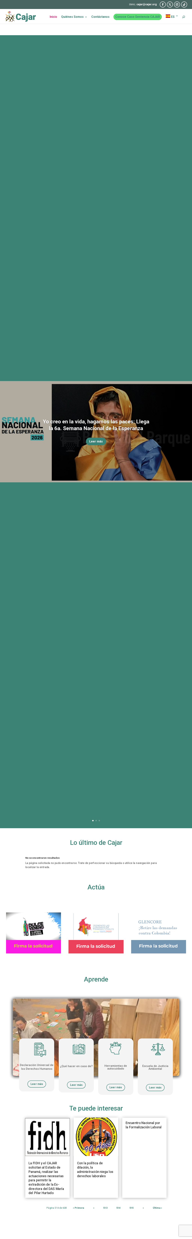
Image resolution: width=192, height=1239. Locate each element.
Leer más (96, 441)
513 (105, 1208)
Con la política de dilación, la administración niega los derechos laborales (95, 1169)
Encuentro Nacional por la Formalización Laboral (144, 1125)
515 (132, 1208)
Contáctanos (100, 17)
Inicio (53, 17)
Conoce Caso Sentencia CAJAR (137, 17)
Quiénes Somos (72, 17)
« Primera (78, 1208)
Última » (157, 1208)
